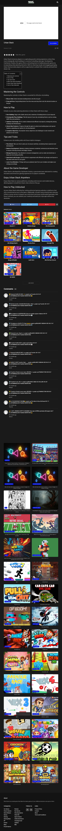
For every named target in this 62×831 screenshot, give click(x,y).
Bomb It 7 (12, 226)
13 (57, 48)
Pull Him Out (17, 604)
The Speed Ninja (45, 626)
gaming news (7, 818)
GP (6, 507)
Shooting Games (19, 812)
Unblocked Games (9, 531)
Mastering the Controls (13, 76)
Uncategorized (37, 555)
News (34, 460)
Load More (31, 283)
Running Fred (17, 649)
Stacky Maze (31, 243)
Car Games (6, 809)
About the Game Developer (14, 81)
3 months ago (13, 376)
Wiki (6, 555)
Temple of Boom (17, 626)
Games (34, 758)
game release (36, 507)
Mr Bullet (12, 277)
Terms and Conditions (40, 814)
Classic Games (8, 222)
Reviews (17, 809)
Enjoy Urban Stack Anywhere (14, 83)
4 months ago (13, 298)
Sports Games (18, 816)
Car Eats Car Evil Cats (45, 604)
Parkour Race (17, 694)
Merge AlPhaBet (12, 260)
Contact (37, 811)
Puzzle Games (7, 826)
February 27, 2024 (7, 48)
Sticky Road (45, 582)
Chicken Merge (31, 226)
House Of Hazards (17, 739)
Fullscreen (53, 43)
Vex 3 (17, 716)
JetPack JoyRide (45, 716)
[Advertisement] (31, 430)
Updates (17, 822)
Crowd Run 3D (45, 671)
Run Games (7, 601)
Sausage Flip (50, 243)
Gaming (7, 460)
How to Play (10, 77)
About (36, 812)
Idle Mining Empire (12, 243)
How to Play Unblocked (13, 85)
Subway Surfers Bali (17, 671)
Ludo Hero (31, 260)
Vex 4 (45, 694)
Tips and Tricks (11, 79)
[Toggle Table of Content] (20, 74)
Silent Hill (17, 814)
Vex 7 (17, 582)
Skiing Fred (45, 649)
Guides (5, 822)
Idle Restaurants (50, 226)
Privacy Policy (38, 809)
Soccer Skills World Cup (45, 761)
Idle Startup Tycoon (50, 260)
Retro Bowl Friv (45, 558)
